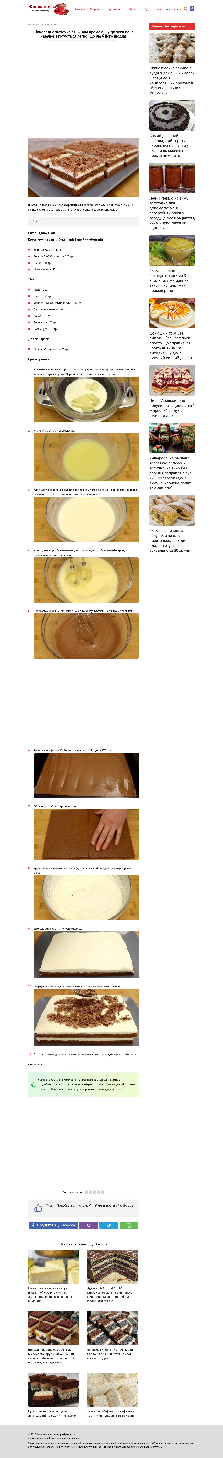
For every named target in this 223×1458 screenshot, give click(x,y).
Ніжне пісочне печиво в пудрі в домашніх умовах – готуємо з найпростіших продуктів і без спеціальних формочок (171, 80)
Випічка (80, 9)
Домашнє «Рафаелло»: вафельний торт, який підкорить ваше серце (111, 1413)
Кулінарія (114, 9)
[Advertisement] (83, 93)
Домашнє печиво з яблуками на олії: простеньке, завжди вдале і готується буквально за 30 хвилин (171, 540)
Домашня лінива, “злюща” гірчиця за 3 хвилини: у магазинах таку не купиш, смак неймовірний (168, 280)
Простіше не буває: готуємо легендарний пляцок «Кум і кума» (52, 1413)
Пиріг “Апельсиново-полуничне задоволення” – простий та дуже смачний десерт (171, 408)
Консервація (174, 9)
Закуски (94, 9)
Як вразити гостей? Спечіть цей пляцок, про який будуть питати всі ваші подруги (110, 1354)
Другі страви (153, 9)
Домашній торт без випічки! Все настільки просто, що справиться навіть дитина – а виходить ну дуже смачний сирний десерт (170, 345)
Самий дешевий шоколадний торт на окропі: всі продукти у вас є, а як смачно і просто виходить (169, 145)
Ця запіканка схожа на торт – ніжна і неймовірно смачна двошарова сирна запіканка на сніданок (50, 1295)
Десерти (134, 9)
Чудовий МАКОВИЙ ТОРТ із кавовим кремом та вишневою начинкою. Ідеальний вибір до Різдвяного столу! (109, 1295)
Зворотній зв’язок (38, 1438)
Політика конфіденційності (66, 1438)
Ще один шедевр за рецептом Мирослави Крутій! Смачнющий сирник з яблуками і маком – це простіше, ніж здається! (51, 1356)
